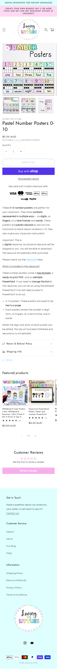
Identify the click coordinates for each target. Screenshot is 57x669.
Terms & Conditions (16, 595)
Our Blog (11, 546)
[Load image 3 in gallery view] (46, 105)
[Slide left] (21, 436)
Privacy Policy (14, 588)
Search (10, 532)
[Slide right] (35, 436)
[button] (3, 29)
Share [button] (9, 360)
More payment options (28, 179)
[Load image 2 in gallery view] (28, 105)
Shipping (17, 140)
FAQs (9, 553)
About (9, 539)
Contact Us (12, 513)
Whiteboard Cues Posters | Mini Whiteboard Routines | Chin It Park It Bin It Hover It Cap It (13, 413)
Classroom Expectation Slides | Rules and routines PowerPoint (39, 412)
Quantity (6, 145)
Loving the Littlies (31, 663)
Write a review (28, 470)
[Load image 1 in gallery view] (11, 105)
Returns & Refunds (16, 580)
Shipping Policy (14, 573)
